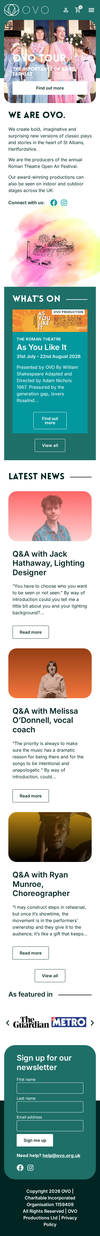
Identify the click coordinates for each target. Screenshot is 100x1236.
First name (26, 1080)
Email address (29, 1117)
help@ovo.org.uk (61, 1155)
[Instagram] (64, 202)
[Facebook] (53, 202)
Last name (26, 1098)
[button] (91, 9)
